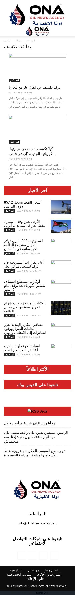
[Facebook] (21, 556)
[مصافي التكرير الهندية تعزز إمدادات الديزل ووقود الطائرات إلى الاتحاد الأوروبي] (61, 330)
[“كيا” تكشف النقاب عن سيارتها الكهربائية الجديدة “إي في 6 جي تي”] (37, 129)
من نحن (33, 570)
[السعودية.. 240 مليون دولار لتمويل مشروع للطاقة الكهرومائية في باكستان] (61, 246)
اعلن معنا (51, 570)
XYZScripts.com (56, 593)
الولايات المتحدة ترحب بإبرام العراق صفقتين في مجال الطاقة (25, 307)
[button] (69, 30)
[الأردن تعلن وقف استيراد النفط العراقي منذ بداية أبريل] (61, 226)
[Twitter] (43, 556)
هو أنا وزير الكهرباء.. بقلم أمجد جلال (30, 423)
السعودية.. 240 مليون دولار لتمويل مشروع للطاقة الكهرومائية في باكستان (23, 245)
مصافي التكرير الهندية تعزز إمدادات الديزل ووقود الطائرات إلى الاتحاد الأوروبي (25, 328)
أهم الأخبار (14, 80)
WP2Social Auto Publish (22, 593)
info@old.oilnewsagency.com (37, 523)
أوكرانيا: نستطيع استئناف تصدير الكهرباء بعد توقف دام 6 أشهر (24, 285)
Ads (43, 411)
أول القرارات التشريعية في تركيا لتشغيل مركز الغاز (24, 264)
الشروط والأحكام (49, 574)
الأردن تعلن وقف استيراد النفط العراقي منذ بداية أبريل (25, 223)
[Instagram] (32, 556)
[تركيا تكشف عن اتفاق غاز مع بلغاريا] (37, 68)
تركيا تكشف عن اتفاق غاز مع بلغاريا (34, 87)
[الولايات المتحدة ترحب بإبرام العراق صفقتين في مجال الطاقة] (61, 308)
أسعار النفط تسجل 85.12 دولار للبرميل (22, 204)
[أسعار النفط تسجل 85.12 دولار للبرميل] (61, 207)
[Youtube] (54, 556)
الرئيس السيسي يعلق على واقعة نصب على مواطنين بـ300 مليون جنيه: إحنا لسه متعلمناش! (36, 436)
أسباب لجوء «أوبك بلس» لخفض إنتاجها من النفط (22, 348)
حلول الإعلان (35, 578)
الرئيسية (30, 40)
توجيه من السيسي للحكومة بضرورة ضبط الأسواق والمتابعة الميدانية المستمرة (34, 453)
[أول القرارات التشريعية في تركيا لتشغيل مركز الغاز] (61, 267)
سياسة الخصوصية (19, 574)
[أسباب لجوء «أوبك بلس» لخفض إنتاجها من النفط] (61, 351)
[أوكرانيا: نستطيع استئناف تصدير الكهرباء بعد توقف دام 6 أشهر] (61, 287)
